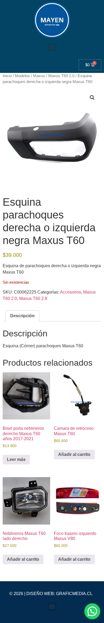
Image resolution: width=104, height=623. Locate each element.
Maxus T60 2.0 (61, 76)
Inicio (7, 76)
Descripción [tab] (22, 315)
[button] (52, 47)
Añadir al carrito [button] (74, 454)
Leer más (16, 459)
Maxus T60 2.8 (33, 298)
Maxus (39, 76)
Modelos (22, 76)
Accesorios (70, 292)
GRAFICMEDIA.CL (74, 593)
